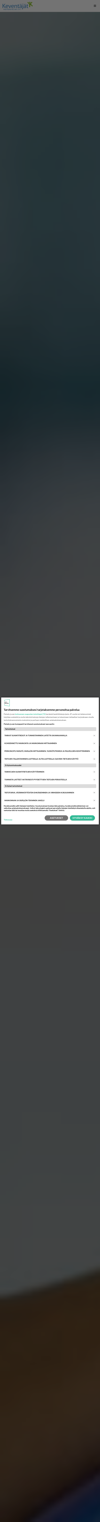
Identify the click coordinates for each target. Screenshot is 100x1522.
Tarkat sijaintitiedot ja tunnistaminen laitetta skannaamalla (35, 735)
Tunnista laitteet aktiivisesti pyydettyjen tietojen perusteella (35, 780)
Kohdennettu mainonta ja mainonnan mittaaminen (30, 743)
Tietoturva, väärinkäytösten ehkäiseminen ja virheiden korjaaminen (39, 792)
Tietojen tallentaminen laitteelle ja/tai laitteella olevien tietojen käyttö (41, 759)
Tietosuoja (8, 820)
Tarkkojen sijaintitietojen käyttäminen (24, 772)
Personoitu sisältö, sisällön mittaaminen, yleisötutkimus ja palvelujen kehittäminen (47, 751)
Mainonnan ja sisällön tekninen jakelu (24, 800)
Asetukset (56, 818)
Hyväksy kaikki (82, 818)
